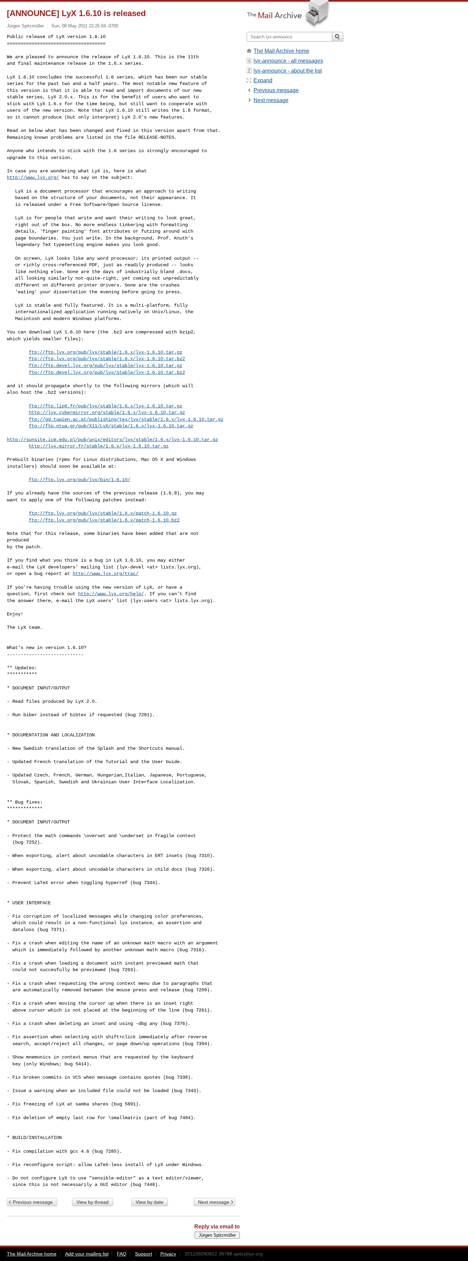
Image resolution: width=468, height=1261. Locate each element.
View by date (149, 1202)
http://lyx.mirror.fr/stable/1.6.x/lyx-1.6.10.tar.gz (99, 446)
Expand (263, 80)
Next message (213, 1202)
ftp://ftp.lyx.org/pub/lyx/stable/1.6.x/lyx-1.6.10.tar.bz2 (107, 359)
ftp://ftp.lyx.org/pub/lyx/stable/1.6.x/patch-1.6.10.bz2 (104, 520)
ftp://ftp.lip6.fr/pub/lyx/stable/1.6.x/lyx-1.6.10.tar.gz (105, 406)
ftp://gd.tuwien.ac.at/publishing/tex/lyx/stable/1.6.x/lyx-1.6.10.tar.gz (126, 419)
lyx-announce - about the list (288, 71)
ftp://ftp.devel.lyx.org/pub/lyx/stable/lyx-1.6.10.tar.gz (105, 365)
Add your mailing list (87, 1254)
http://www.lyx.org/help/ (111, 594)
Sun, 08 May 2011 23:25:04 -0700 (84, 25)
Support (143, 1254)
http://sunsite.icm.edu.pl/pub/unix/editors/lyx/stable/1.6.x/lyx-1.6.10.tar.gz (112, 439)
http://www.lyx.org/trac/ (105, 573)
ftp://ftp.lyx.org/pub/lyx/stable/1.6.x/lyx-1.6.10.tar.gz (105, 352)
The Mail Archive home (281, 51)
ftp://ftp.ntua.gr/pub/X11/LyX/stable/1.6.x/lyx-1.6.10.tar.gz (111, 426)
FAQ (121, 1254)
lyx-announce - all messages (288, 61)
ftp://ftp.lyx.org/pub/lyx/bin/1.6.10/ (79, 479)
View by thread (92, 1202)
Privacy (168, 1254)
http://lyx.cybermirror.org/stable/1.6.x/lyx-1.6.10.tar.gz (107, 412)
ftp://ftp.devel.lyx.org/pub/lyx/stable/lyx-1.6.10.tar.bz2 (107, 372)
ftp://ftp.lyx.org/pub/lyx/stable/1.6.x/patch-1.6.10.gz (103, 513)
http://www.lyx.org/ (33, 177)
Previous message (33, 1202)
